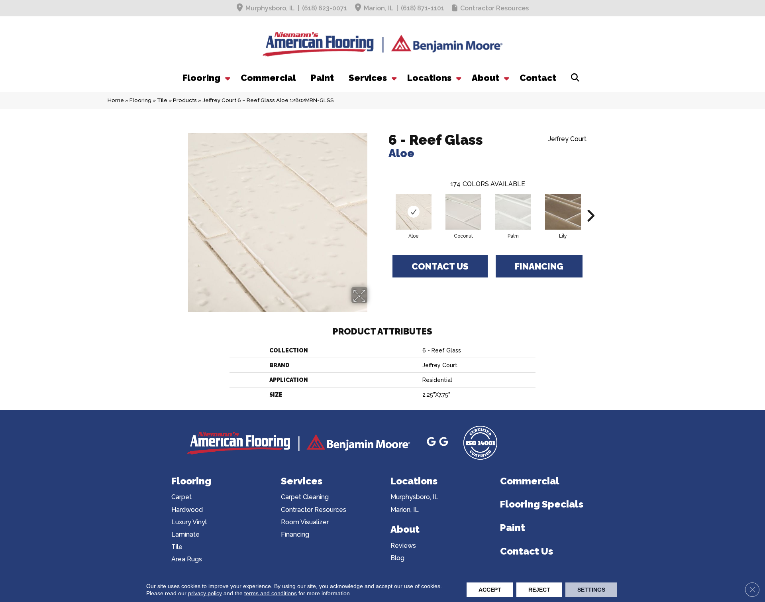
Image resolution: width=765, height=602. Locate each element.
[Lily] (563, 212)
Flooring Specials (541, 504)
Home (116, 100)
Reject (539, 589)
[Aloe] (414, 212)
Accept (490, 589)
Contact (538, 78)
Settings (591, 589)
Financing (539, 266)
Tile (162, 100)
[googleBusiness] (432, 443)
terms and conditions (270, 593)
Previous (384, 204)
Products (185, 100)
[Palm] (513, 212)
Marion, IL (379, 8)
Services (368, 78)
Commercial (268, 78)
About (485, 78)
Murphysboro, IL (270, 8)
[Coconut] (463, 212)
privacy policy (205, 593)
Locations (429, 78)
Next (590, 204)
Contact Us (440, 266)
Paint (322, 78)
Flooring (201, 78)
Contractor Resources (494, 8)
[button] (226, 78)
